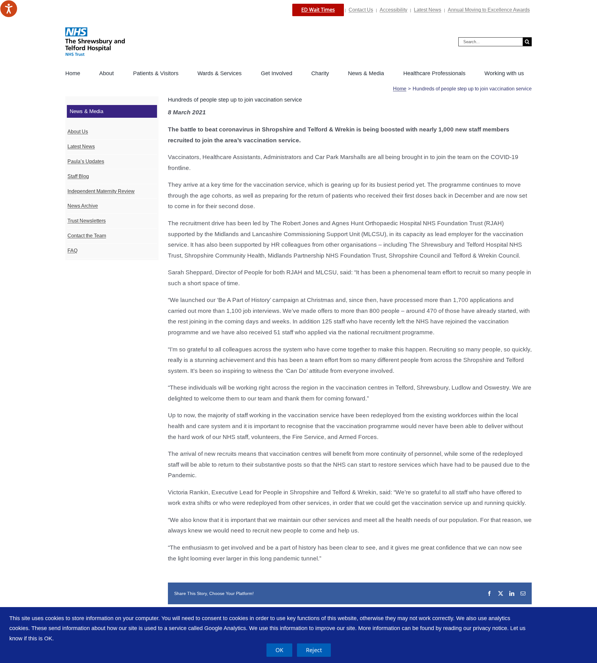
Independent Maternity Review (101, 191)
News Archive (82, 205)
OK (279, 650)
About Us (77, 131)
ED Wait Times (318, 9)
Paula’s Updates (85, 161)
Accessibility (393, 9)
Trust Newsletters (86, 220)
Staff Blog (78, 176)
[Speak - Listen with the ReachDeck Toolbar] (8, 8)
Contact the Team (86, 235)
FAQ (72, 250)
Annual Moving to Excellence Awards (489, 9)
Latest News (427, 9)
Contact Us (361, 9)
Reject (314, 650)
